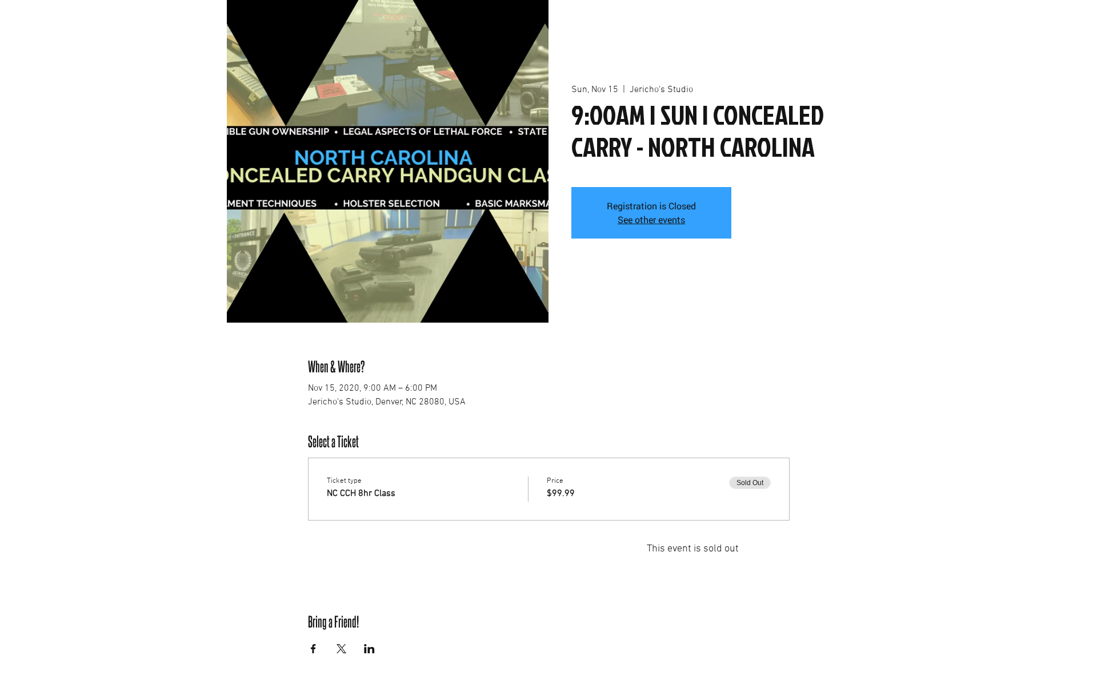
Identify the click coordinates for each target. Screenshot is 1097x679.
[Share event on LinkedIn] (369, 648)
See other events (651, 219)
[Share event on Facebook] (313, 648)
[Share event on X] (341, 648)
